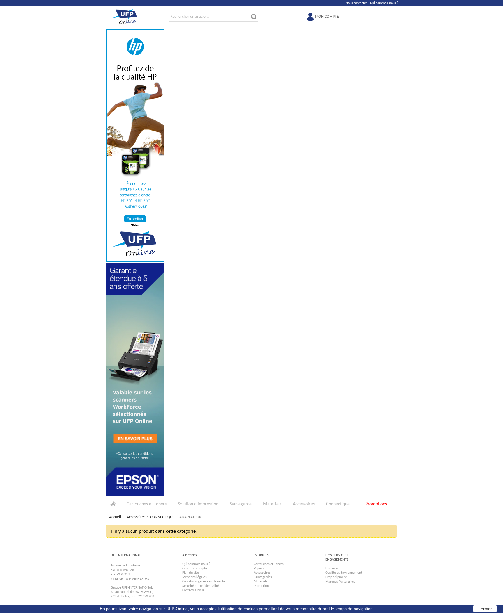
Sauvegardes (263, 577)
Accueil (115, 517)
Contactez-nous (193, 590)
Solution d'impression (198, 504)
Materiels (272, 504)
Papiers (259, 568)
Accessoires (304, 504)
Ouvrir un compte (194, 568)
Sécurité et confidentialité (200, 586)
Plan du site (190, 573)
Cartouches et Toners (147, 504)
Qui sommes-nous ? (384, 3)
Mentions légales (194, 577)
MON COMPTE (327, 17)
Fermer (485, 608)
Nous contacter (356, 3)
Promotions (376, 504)
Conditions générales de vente (203, 581)
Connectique (338, 504)
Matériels (261, 581)
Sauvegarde (241, 504)
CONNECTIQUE (162, 517)
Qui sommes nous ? (196, 564)
